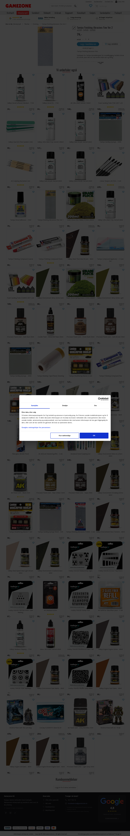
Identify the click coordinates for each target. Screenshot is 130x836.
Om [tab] (95, 405)
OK (94, 435)
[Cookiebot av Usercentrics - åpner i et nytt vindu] (99, 399)
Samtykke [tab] (34, 405)
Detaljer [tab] (65, 405)
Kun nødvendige (64, 435)
